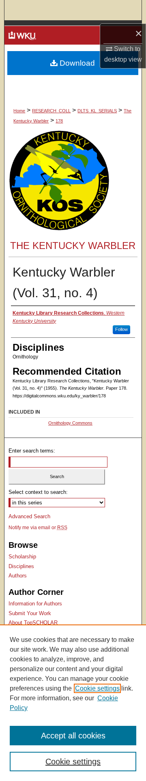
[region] (73, 702)
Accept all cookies (73, 735)
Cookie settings (97, 688)
